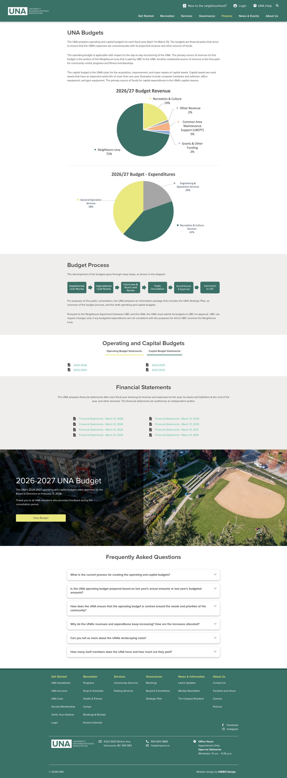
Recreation (167, 16)
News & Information (191, 676)
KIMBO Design (227, 772)
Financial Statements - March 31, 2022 (101, 429)
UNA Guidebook (60, 683)
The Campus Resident (191, 698)
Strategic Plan (154, 698)
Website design (205, 772)
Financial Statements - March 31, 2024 (101, 424)
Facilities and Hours (224, 691)
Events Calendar (92, 722)
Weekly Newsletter (189, 691)
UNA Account (59, 691)
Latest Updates (186, 683)
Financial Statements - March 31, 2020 (101, 435)
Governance (207, 16)
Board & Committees (158, 691)
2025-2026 (80, 365)
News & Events (249, 16)
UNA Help (265, 6)
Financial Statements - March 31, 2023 (177, 424)
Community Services (126, 683)
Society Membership (63, 706)
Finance (227, 16)
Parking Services (123, 691)
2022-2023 (158, 370)
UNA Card (57, 698)
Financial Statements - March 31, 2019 (176, 435)
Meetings (151, 683)
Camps (87, 706)
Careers (217, 698)
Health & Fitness (92, 698)
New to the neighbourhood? (207, 6)
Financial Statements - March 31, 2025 (177, 418)
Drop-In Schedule (93, 691)
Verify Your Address (62, 714)
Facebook (232, 725)
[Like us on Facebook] (224, 725)
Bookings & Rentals (94, 714)
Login (242, 6)
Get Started (146, 16)
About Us (272, 16)
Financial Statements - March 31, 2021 (176, 429)
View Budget (40, 518)
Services (186, 16)
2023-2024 (80, 370)
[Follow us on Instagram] (224, 729)
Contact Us (219, 683)
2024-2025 (158, 365)
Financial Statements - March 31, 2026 (101, 418)
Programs (88, 683)
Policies (217, 706)
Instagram (232, 729)
